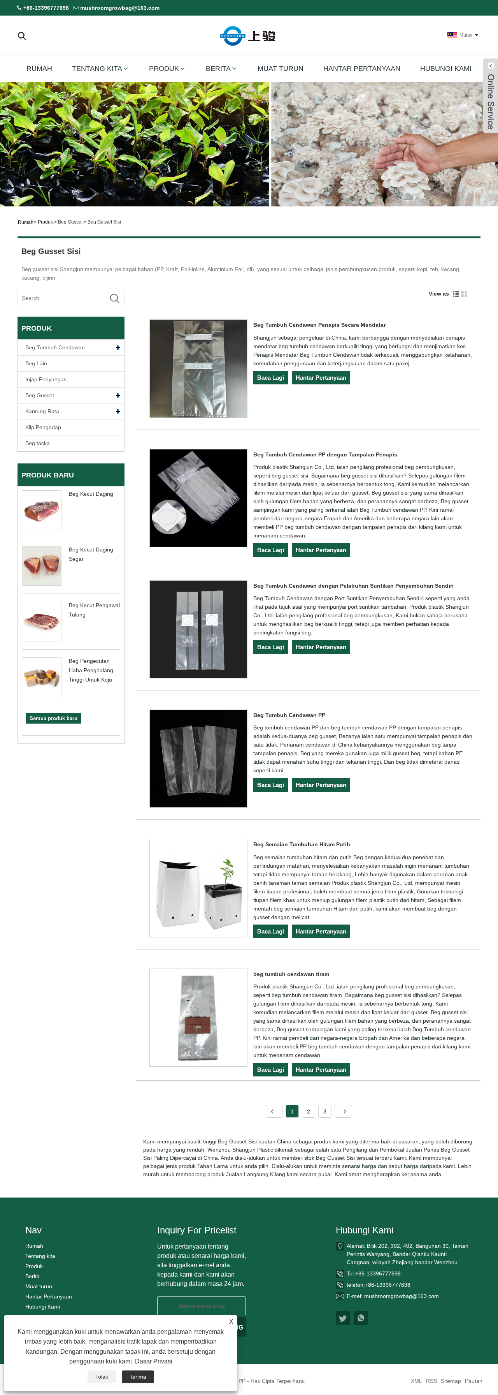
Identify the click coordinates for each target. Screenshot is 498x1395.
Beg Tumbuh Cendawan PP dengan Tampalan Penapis (325, 454)
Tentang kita (97, 68)
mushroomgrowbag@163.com (120, 8)
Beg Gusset (70, 222)
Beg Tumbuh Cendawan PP (289, 715)
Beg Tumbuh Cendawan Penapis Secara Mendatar (319, 325)
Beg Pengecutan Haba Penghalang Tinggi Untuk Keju (91, 670)
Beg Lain (36, 363)
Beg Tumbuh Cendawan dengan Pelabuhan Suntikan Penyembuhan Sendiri (353, 586)
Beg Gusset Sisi (104, 222)
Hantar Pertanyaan (361, 68)
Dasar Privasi (153, 1361)
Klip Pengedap (43, 427)
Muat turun (280, 68)
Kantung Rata (42, 411)
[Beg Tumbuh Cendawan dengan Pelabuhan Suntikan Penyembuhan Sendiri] (198, 630)
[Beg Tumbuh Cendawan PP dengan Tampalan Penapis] (198, 499)
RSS (431, 1381)
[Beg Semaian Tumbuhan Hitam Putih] (198, 889)
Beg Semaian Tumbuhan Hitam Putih (301, 844)
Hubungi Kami (446, 68)
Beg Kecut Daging (91, 494)
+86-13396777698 (46, 8)
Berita (218, 68)
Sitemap (451, 1381)
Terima (138, 1377)
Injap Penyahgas (46, 379)
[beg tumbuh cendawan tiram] (198, 1019)
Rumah (39, 68)
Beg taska (37, 443)
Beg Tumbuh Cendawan (55, 347)
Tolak (101, 1377)
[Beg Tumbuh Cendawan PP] (198, 760)
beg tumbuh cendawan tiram (291, 974)
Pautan (473, 1381)
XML (416, 1381)
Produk (164, 68)
